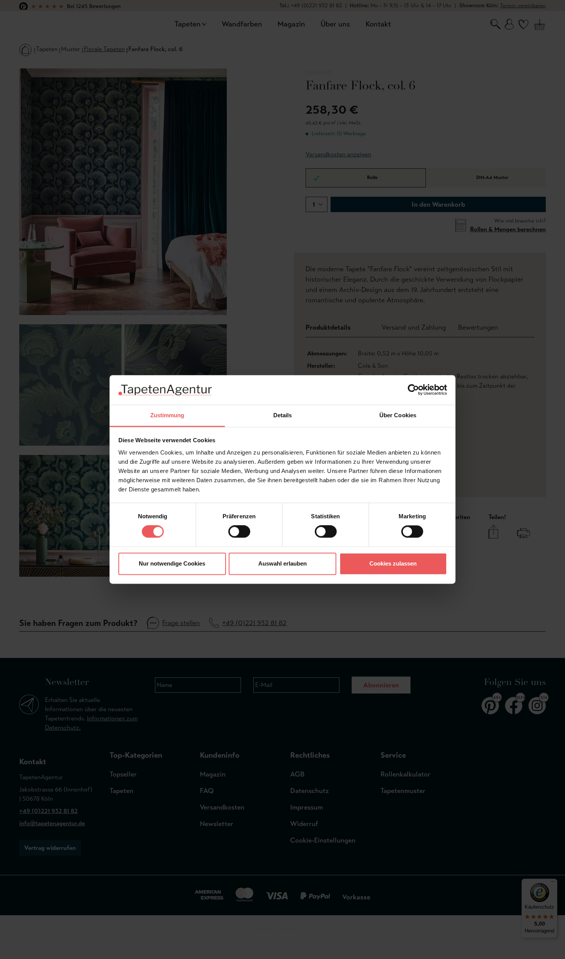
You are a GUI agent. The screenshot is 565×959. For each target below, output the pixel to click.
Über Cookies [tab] (397, 415)
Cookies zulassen (393, 563)
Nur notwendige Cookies (172, 563)
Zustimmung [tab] (167, 415)
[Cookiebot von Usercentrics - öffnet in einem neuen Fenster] (413, 390)
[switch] (239, 532)
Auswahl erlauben (282, 563)
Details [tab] (282, 415)
